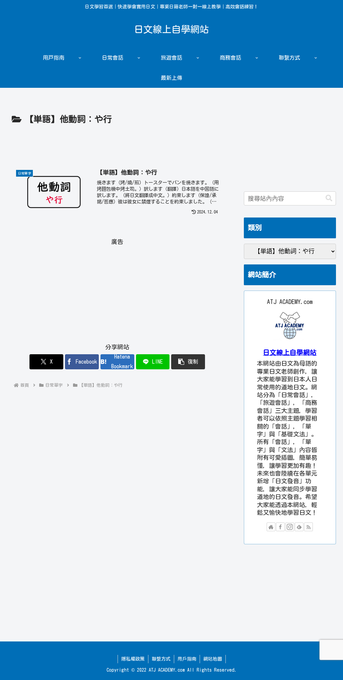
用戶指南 (187, 659)
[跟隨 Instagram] (289, 526)
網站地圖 (212, 659)
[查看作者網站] (271, 526)
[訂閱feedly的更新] (299, 526)
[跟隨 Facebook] (280, 526)
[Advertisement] (117, 147)
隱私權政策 (133, 659)
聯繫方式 (161, 659)
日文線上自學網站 (290, 352)
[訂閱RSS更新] (308, 526)
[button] (188, 361)
